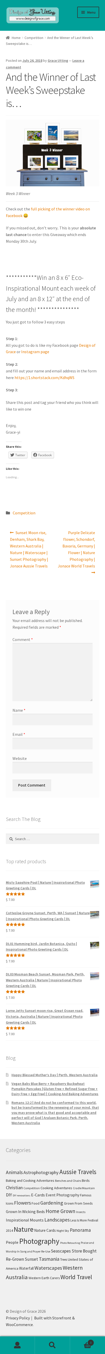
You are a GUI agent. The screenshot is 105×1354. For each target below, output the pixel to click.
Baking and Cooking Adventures (30, 1180)
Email (18, 734)
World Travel (76, 1277)
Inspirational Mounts (25, 1220)
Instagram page (35, 351)
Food (36, 1203)
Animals (14, 1172)
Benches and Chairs (68, 1181)
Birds (86, 1180)
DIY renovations (21, 1195)
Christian (14, 1187)
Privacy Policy (18, 1317)
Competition (33, 37)
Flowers (22, 1202)
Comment (22, 639)
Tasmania (49, 1259)
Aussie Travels (77, 1172)
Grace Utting (58, 60)
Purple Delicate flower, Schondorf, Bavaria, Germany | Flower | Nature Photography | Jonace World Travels (76, 549)
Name (18, 710)
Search (52, 1345)
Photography (39, 1241)
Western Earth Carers (44, 1278)
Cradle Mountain (84, 1188)
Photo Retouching (70, 1243)
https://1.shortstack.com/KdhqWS (44, 377)
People (12, 1242)
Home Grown (60, 1211)
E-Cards (38, 1194)
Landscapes (57, 1219)
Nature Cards (45, 1230)
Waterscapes (48, 1268)
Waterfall (26, 1268)
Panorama (80, 1230)
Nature (23, 1229)
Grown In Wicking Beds (25, 1211)
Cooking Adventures (56, 1188)
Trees (63, 1259)
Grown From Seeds (78, 1203)
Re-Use (45, 1251)
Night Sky (63, 1231)
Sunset (31, 1259)
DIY (9, 1195)
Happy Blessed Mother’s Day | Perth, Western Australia (54, 1075)
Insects (80, 1212)
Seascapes (61, 1251)
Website (19, 758)
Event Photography (62, 1195)
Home (16, 37)
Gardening (51, 1202)
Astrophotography (41, 1172)
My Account (17, 1345)
